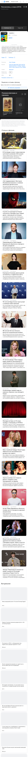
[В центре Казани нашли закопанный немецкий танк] (14, 743)
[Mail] (4, 1)
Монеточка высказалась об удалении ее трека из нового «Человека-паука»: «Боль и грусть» (14, 540)
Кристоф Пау (22, 64)
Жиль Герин (12, 67)
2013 (9, 35)
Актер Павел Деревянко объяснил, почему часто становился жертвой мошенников (14, 510)
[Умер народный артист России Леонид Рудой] (14, 597)
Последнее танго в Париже (7, 113)
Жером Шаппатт (13, 65)
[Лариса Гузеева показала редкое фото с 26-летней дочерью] (14, 618)
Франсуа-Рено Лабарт (20, 67)
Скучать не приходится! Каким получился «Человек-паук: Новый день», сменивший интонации (13, 213)
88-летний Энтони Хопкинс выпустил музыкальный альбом (13, 331)
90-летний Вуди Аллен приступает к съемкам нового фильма (14, 302)
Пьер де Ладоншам (13, 64)
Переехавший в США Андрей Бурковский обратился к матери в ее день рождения (13, 244)
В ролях (3, 64)
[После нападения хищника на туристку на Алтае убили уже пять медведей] (14, 659)
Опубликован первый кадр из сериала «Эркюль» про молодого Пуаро (13, 392)
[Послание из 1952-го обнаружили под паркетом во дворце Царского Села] (14, 639)
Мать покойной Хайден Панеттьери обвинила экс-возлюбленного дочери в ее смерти (14, 451)
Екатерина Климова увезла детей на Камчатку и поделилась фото (13, 273)
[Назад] (22, 94)
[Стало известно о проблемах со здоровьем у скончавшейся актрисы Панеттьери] (14, 722)
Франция (11, 69)
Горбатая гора (19, 112)
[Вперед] (25, 94)
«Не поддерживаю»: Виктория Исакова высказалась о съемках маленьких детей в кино (13, 182)
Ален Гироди (12, 62)
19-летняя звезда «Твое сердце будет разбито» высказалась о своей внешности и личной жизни (13, 361)
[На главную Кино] (7, 1)
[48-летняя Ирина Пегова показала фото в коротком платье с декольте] (14, 701)
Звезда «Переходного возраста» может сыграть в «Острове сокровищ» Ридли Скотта (13, 571)
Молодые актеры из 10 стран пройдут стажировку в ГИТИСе (13, 421)
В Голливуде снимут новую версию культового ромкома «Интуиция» (14, 153)
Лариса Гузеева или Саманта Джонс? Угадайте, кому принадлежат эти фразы (12, 479)
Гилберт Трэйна (21, 65)
